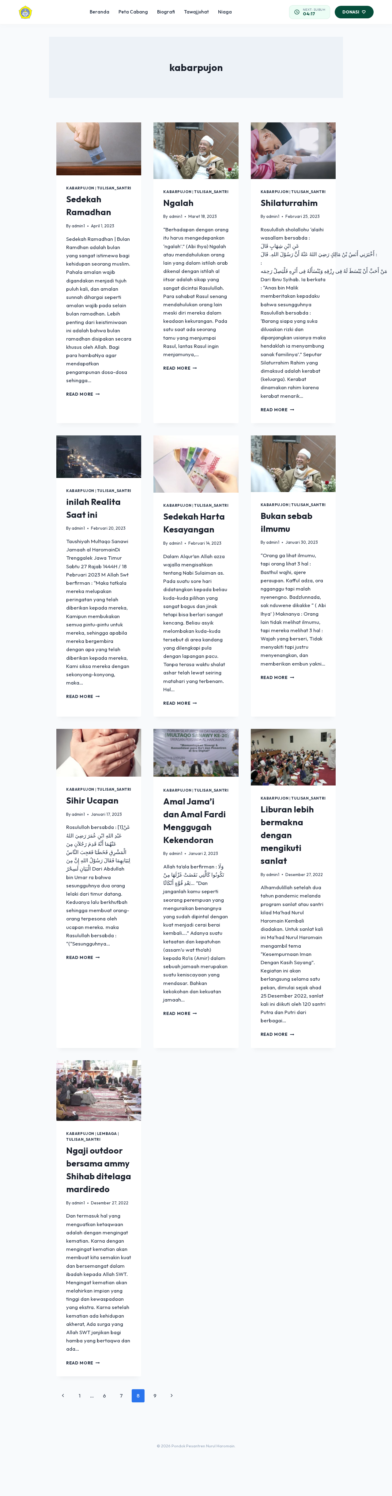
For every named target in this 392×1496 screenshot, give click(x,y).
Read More (83, 394)
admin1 (78, 226)
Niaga (225, 12)
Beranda (99, 12)
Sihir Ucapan (92, 800)
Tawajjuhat (196, 12)
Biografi (166, 12)
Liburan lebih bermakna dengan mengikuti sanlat (287, 835)
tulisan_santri (114, 188)
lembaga (107, 1133)
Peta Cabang (133, 12)
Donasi (350, 12)
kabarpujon (80, 188)
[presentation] (98, 148)
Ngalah (178, 202)
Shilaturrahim (289, 202)
